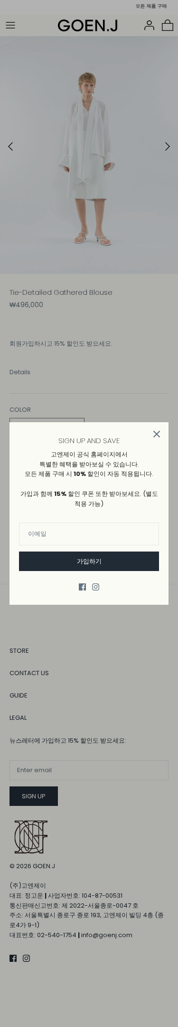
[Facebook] (82, 587)
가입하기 (89, 561)
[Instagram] (95, 587)
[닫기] (156, 434)
